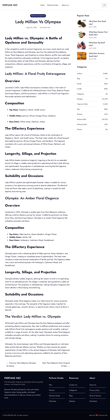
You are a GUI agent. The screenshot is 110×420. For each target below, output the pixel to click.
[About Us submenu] (69, 5)
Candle (79, 89)
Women (79, 129)
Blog (78, 78)
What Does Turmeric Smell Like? (97, 54)
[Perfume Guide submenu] (58, 5)
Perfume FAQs (81, 119)
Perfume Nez (46, 27)
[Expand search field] (104, 5)
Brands (79, 84)
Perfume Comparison (38, 16)
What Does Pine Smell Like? (97, 22)
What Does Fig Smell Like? (97, 44)
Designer (80, 99)
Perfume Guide (82, 124)
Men (78, 109)
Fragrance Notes (82, 104)
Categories (80, 94)
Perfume (79, 114)
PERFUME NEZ (9, 5)
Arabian (79, 73)
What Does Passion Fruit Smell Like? (98, 33)
